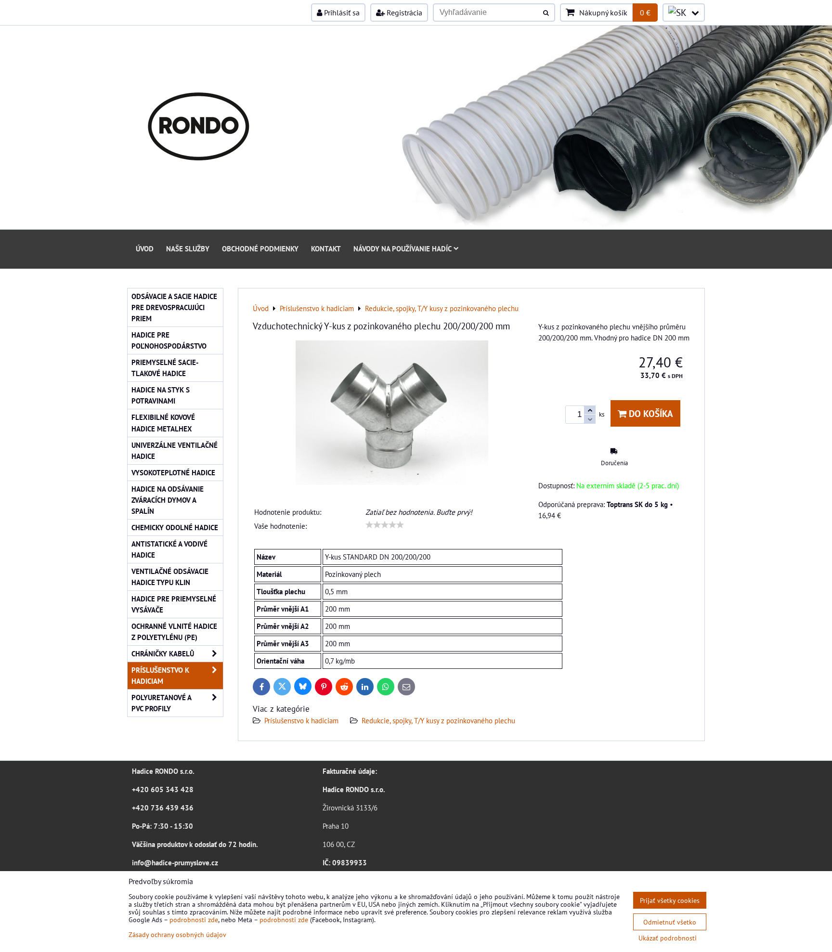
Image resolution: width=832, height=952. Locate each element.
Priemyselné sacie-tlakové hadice (164, 367)
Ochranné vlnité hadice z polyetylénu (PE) (174, 631)
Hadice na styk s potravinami (160, 395)
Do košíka (649, 413)
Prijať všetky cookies (670, 900)
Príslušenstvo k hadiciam (301, 720)
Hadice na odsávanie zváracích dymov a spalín (167, 500)
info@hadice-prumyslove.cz (175, 862)
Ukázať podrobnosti (667, 938)
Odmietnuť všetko (669, 921)
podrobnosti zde (193, 919)
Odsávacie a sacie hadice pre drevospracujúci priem (174, 307)
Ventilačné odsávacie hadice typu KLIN (169, 576)
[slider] (384, 525)
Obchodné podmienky (260, 248)
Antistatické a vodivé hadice (169, 549)
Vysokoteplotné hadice (173, 472)
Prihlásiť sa (341, 12)
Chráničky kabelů (162, 653)
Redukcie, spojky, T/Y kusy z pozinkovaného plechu (438, 720)
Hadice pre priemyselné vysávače (173, 604)
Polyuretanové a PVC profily (161, 702)
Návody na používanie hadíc (402, 248)
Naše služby (187, 248)
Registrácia (403, 12)
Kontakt (326, 248)
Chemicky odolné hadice (174, 527)
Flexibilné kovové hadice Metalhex (163, 422)
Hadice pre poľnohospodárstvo (169, 340)
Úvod (145, 248)
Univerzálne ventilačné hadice (174, 450)
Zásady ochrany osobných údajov (177, 934)
